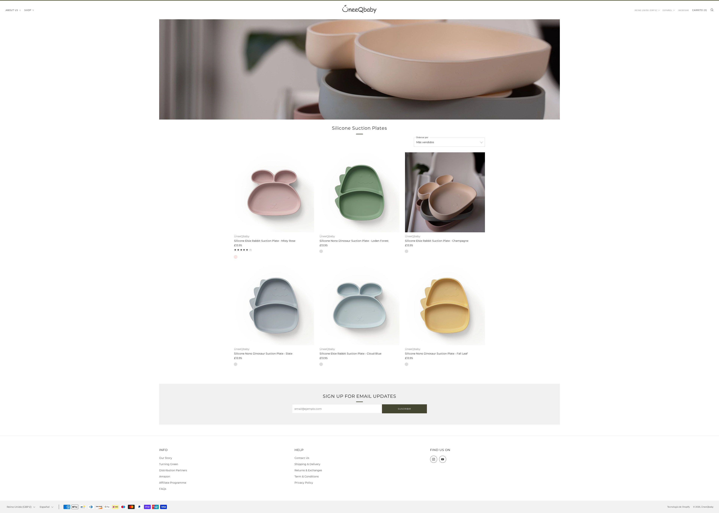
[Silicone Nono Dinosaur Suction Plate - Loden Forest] (360, 192)
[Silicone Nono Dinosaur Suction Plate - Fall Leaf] (445, 305)
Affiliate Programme (172, 482)
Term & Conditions (307, 476)
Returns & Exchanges (308, 470)
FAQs (162, 489)
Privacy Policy (304, 482)
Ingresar (683, 10)
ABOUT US (12, 10)
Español (667, 10)
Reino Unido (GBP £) (646, 10)
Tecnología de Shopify (678, 507)
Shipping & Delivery (307, 464)
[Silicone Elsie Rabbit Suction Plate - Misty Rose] (274, 192)
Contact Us (302, 458)
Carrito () (699, 10)
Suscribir (404, 409)
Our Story (165, 458)
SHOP (27, 10)
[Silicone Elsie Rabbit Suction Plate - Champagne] (445, 192)
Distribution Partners (173, 470)
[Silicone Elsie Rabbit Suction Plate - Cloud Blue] (360, 305)
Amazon (164, 476)
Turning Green (168, 464)
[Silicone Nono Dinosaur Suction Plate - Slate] (274, 305)
